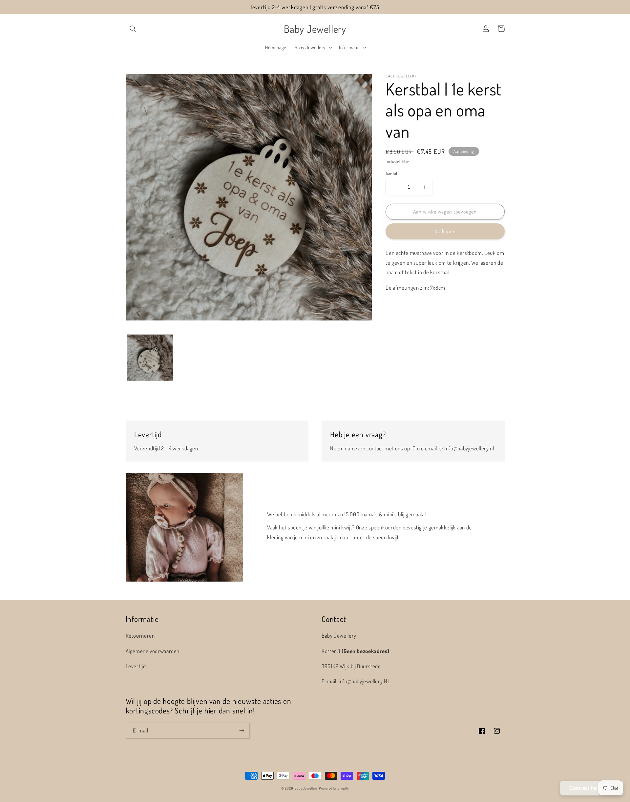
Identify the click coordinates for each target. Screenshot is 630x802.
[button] (133, 28)
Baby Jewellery (306, 788)
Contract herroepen (591, 788)
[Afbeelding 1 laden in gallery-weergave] (150, 358)
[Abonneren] (241, 731)
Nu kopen (445, 231)
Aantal (391, 173)
